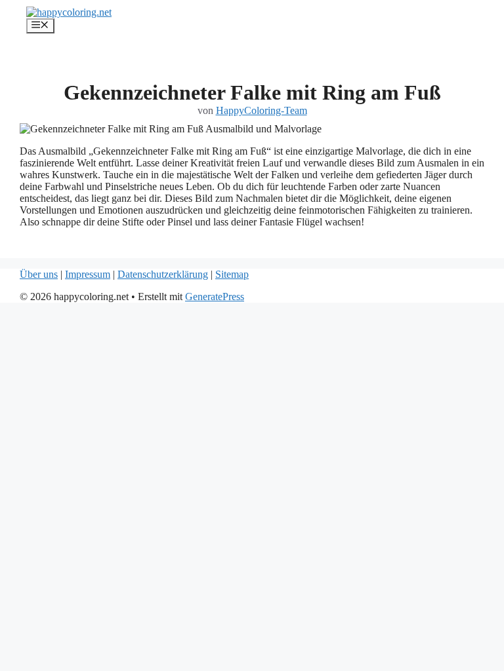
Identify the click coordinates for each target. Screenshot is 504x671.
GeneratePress (214, 296)
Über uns (39, 274)
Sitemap (232, 274)
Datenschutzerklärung (162, 274)
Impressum (87, 274)
